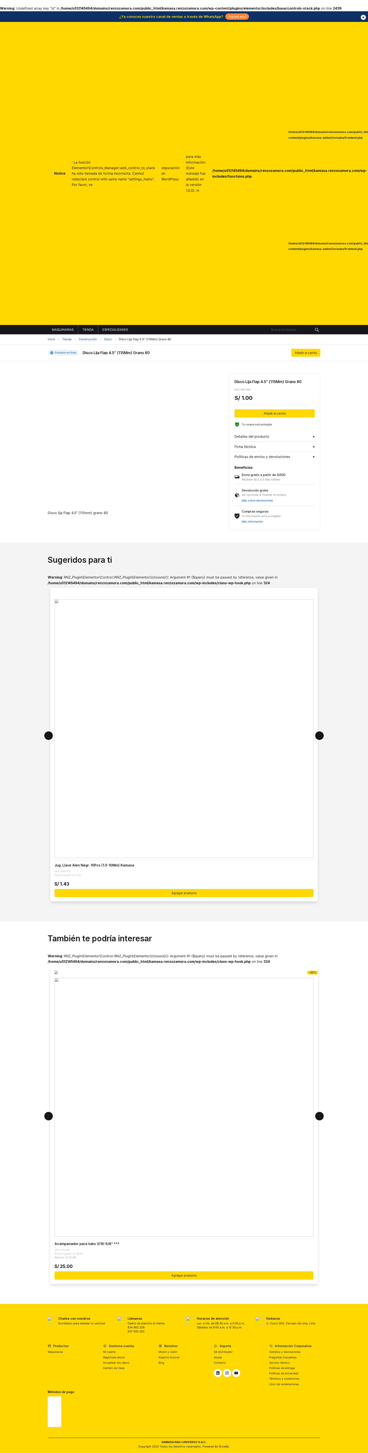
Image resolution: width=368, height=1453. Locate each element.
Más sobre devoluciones (257, 500)
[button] (48, 735)
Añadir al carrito (306, 353)
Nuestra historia (168, 1357)
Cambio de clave (113, 1368)
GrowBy (224, 1446)
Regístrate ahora (114, 1357)
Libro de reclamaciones (284, 1384)
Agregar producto (184, 893)
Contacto (220, 1362)
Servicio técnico (279, 1362)
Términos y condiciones (284, 1378)
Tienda (67, 339)
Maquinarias (55, 1351)
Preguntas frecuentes (283, 1357)
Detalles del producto (251, 436)
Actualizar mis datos (116, 1362)
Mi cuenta (109, 1351)
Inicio (51, 339)
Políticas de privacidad (283, 1373)
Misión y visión (167, 1351)
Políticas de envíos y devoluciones (262, 456)
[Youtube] (236, 1373)
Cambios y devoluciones (284, 1351)
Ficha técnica (245, 446)
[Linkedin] (218, 1373)
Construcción (88, 339)
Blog (161, 1362)
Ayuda (218, 1357)
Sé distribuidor (223, 1351)
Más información (252, 521)
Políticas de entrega (282, 1368)
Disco (108, 339)
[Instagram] (227, 1373)
